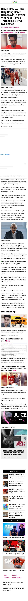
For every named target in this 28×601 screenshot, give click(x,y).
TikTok (15, 32)
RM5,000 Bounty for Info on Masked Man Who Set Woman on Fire (17, 491)
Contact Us (6, 577)
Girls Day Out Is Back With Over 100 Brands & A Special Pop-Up (17, 498)
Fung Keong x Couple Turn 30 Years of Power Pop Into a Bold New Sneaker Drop (16, 506)
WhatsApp (22, 32)
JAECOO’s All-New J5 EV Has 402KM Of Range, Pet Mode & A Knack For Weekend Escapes (17, 476)
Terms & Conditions (16, 577)
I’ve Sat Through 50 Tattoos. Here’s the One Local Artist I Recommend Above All (16, 483)
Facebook (5, 32)
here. (8, 341)
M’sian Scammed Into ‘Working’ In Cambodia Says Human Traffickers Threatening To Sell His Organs (13, 452)
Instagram (10, 32)
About (5, 575)
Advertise (14, 575)
